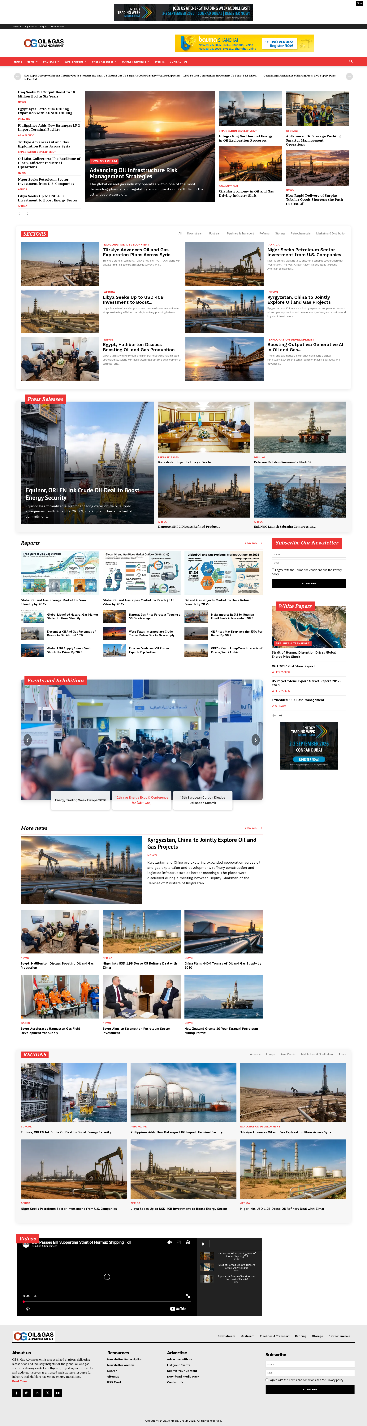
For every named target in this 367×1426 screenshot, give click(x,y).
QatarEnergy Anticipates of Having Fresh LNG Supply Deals (299, 75)
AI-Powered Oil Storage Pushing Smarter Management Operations (313, 140)
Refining (265, 233)
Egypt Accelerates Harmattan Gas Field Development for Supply (50, 1030)
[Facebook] (16, 1393)
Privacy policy (335, 1380)
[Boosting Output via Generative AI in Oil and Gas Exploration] (224, 359)
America (255, 1054)
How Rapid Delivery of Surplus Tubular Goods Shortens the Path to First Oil (63, 77)
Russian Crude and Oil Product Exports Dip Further (150, 650)
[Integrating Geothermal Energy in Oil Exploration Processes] (250, 108)
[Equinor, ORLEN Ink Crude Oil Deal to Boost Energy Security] (87, 463)
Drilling (24, 118)
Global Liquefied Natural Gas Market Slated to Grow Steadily (72, 616)
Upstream (16, 26)
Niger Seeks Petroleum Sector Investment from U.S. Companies (46, 181)
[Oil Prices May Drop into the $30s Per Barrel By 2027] (196, 633)
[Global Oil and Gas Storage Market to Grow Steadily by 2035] (60, 573)
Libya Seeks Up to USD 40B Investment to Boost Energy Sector (48, 198)
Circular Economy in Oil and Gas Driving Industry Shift (246, 193)
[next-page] (349, 76)
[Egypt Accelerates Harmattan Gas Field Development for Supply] (60, 997)
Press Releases (103, 61)
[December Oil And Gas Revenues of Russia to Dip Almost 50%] (32, 633)
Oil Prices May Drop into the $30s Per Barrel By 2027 (236, 633)
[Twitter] (47, 1393)
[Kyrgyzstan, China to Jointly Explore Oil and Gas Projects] (224, 311)
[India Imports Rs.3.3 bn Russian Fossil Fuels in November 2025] (196, 616)
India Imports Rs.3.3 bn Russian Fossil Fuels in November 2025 (232, 616)
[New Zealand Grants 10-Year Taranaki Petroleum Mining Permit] (223, 997)
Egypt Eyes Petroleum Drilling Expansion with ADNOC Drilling (45, 110)
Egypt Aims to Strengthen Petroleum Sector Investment (136, 1030)
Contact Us (178, 61)
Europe (270, 1054)
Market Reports (134, 61)
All (180, 233)
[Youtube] (58, 1393)
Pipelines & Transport (36, 26)
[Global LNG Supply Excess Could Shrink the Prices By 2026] (32, 650)
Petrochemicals (301, 233)
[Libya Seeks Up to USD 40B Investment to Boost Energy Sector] (60, 311)
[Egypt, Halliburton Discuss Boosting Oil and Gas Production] (60, 359)
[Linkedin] (37, 1393)
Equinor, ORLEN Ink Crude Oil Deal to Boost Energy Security (82, 493)
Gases (25, 1022)
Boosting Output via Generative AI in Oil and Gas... (305, 347)
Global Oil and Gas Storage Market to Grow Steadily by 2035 (53, 602)
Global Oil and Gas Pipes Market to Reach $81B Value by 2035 (139, 602)
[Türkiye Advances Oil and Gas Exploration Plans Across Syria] (60, 264)
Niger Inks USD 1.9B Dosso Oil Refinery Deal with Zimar (140, 965)
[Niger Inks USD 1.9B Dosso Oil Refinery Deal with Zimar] (142, 931)
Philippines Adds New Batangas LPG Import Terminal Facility (49, 127)
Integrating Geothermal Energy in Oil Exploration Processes (246, 138)
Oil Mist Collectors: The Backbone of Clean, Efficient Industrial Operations (49, 162)
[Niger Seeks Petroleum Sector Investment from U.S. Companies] (224, 264)
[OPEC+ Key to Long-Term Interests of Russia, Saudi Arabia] (196, 650)
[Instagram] (27, 1393)
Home (18, 61)
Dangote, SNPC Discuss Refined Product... (189, 526)
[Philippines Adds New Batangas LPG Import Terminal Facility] (183, 1092)
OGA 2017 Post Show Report (293, 666)
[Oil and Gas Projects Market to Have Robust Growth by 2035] (223, 573)
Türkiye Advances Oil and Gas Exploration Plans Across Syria (44, 144)
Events (159, 61)
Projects (49, 61)
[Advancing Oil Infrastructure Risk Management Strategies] (150, 146)
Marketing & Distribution (331, 233)
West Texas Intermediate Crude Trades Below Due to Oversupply (152, 633)
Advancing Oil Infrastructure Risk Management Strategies (133, 173)
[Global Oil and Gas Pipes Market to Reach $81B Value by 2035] (142, 573)
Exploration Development (37, 151)
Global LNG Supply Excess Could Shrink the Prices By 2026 (69, 650)
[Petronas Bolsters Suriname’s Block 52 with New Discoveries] (300, 427)
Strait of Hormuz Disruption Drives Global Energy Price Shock (304, 654)
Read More (19, 1381)
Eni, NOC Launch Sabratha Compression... (285, 526)
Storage (292, 130)
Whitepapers (74, 61)
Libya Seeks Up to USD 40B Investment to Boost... (133, 300)
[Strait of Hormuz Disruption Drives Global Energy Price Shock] (309, 627)
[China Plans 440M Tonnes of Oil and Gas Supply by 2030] (223, 931)
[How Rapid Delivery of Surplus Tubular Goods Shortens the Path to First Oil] (317, 168)
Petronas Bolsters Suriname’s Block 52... (283, 462)
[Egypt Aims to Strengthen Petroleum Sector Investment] (142, 997)
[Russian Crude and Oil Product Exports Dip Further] (114, 650)
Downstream (57, 26)
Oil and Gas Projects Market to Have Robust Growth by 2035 (217, 602)
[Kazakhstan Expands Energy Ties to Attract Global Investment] (204, 427)
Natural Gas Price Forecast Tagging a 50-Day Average (154, 616)
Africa (22, 189)
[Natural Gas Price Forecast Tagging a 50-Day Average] (114, 616)
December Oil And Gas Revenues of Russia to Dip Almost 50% (71, 633)
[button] (351, 62)
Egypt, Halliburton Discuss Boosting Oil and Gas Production (139, 347)
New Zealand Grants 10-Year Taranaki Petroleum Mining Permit (221, 1030)
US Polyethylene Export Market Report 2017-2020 (306, 683)
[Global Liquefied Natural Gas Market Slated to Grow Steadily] (32, 616)
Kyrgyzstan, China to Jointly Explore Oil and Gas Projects (299, 300)
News (31, 61)
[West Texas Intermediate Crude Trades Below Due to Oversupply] (114, 633)
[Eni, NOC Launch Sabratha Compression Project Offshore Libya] (300, 492)
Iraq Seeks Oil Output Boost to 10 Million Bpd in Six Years (46, 94)
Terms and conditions (308, 570)
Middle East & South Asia (317, 1054)
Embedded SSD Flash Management (298, 700)
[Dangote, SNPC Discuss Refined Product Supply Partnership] (204, 492)
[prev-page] (17, 76)
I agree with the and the (307, 572)
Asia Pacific (26, 135)
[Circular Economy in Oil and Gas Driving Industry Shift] (250, 163)
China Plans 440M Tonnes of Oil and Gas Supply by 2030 (222, 965)
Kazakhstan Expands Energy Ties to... (185, 462)
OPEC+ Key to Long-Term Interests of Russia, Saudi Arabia (236, 650)
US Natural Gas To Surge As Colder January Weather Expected (141, 75)
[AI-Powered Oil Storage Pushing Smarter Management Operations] (317, 108)
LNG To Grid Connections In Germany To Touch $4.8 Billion (220, 75)
